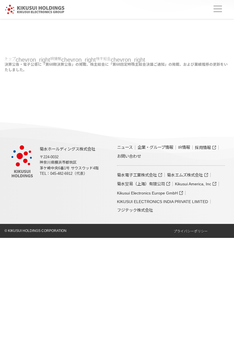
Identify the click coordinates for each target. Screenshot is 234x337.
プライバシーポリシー (191, 231)
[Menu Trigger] (217, 8)
